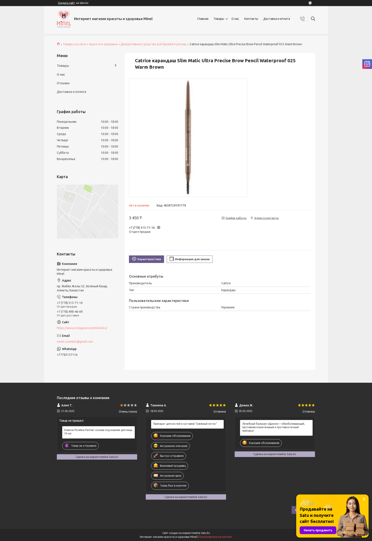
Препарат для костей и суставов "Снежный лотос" (185, 423)
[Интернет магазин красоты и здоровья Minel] (64, 18)
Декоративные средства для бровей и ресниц (153, 44)
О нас (235, 18)
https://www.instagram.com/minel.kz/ (82, 328)
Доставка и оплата (276, 18)
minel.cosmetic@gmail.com (75, 341)
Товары (219, 18)
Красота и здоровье (103, 44)
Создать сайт (66, 3)
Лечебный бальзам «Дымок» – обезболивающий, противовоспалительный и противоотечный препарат (273, 427)
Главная (202, 18)
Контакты (251, 18)
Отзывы (63, 83)
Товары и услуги (74, 44)
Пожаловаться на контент (215, 536)
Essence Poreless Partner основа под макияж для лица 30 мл (98, 432)
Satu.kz (205, 533)
